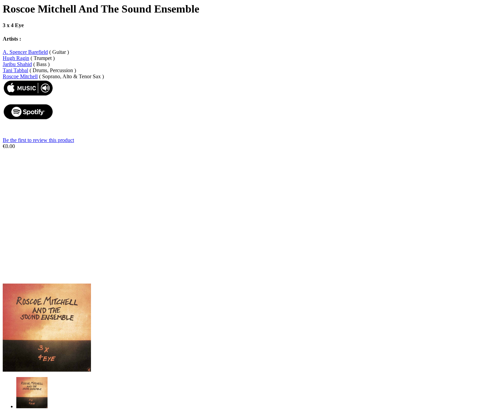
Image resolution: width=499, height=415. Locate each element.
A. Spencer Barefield (25, 52)
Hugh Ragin (16, 58)
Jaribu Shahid (17, 64)
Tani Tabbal (15, 70)
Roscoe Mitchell (20, 76)
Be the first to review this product (38, 140)
